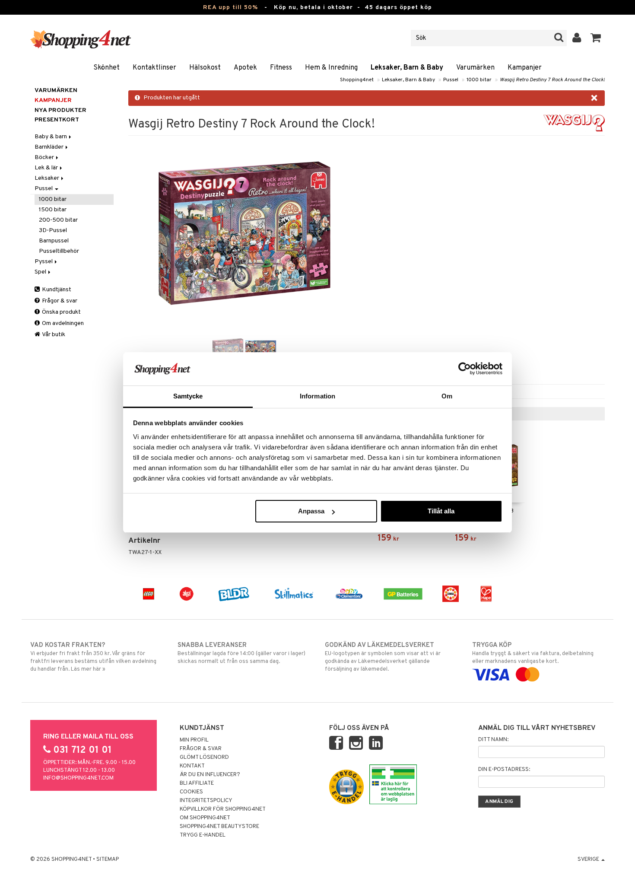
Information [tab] (317, 396)
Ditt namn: (493, 739)
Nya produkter (60, 110)
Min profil (194, 740)
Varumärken (475, 68)
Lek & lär (47, 168)
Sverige (589, 859)
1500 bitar (53, 209)
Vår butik (53, 334)
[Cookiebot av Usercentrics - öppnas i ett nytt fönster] (464, 368)
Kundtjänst (56, 289)
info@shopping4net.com (78, 778)
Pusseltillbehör (59, 251)
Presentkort (57, 120)
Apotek (245, 68)
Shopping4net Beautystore (219, 826)
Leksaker (47, 178)
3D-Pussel (53, 230)
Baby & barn (51, 136)
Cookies (191, 792)
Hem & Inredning (331, 68)
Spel (41, 272)
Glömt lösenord (204, 757)
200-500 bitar (58, 220)
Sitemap (107, 859)
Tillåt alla (441, 511)
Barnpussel (54, 241)
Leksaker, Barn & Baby (407, 68)
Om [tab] (446, 396)
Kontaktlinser (154, 68)
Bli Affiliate (197, 783)
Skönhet (106, 68)
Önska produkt (61, 312)
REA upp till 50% (230, 7)
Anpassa (311, 511)
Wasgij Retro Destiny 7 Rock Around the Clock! (552, 79)
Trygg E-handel (202, 835)
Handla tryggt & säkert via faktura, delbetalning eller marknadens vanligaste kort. (533, 653)
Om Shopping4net (205, 818)
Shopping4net (357, 79)
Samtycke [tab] (188, 396)
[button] (596, 38)
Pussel (450, 79)
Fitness (281, 68)
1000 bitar (479, 79)
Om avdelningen (62, 323)
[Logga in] (577, 38)
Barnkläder (50, 147)
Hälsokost (205, 68)
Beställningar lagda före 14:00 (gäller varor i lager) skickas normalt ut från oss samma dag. (241, 653)
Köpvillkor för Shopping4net (223, 809)
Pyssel (44, 261)
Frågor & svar (59, 301)
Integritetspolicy (206, 800)
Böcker (45, 157)
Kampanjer (525, 68)
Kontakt (192, 766)
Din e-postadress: (504, 769)
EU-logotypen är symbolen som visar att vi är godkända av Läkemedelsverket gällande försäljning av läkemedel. (383, 657)
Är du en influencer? (210, 774)
